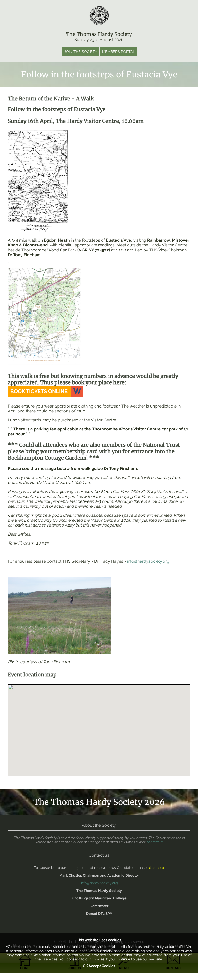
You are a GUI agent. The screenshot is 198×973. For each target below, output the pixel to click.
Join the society (80, 52)
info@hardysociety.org (148, 561)
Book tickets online (39, 391)
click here (156, 868)
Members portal (118, 52)
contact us (154, 842)
